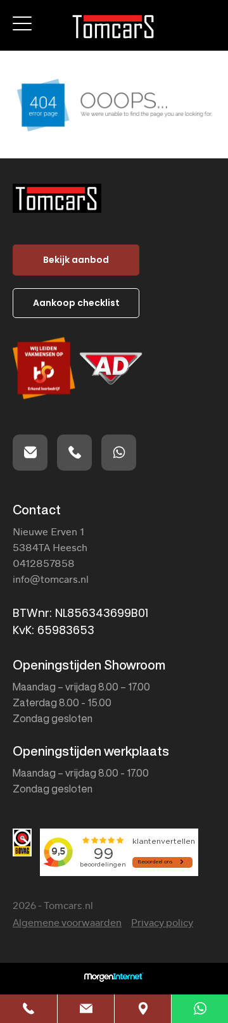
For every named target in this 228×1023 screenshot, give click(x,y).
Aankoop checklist (76, 302)
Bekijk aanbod (76, 259)
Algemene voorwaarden (67, 923)
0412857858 (44, 563)
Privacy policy (162, 923)
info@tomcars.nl (51, 579)
